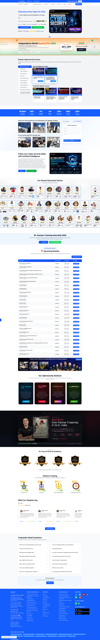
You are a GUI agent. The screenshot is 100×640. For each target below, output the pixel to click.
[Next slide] (58, 127)
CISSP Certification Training (24, 353)
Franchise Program (46, 597)
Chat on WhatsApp (55, 242)
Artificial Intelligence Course (24, 332)
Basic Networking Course (23, 306)
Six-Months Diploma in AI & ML (64, 595)
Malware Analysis (62, 610)
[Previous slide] (20, 127)
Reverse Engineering (62, 611)
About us (44, 594)
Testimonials (45, 599)
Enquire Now (78, 4)
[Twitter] (80, 595)
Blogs (65, 4)
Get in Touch (50, 582)
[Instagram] (80, 597)
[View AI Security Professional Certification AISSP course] (66, 163)
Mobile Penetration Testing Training (79, 634)
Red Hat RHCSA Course (30, 605)
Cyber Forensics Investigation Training (65, 634)
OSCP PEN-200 (29, 617)
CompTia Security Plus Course (32, 603)
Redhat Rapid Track (30, 620)
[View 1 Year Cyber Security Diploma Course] (65, 21)
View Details (77, 263)
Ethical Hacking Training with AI (16, 634)
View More (21, 170)
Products (59, 4)
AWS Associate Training (62, 636)
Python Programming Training (29, 636)
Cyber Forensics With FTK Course (32, 608)
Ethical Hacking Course (23, 295)
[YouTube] (84, 595)
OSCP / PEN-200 (61, 603)
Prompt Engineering (62, 608)
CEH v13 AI (28, 612)
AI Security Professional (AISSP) (64, 606)
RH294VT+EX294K (22, 303)
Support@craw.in (19, 626)
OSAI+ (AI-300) (61, 605)
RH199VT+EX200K (22, 299)
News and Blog (45, 595)
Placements (46, 4)
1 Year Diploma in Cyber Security (32, 594)
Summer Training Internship (63, 620)
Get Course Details (31, 170)
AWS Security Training (62, 618)
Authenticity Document (46, 604)
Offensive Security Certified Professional (26, 339)
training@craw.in (16, 623)
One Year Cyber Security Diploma (25, 263)
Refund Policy (45, 609)
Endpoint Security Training (52, 636)
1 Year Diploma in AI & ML (63, 594)
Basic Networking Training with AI (28, 634)
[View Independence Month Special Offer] (50, 46)
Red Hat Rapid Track (62, 615)
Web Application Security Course (32, 610)
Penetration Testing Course (24, 310)
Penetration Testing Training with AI (51, 634)
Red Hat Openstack (62, 616)
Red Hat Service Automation (63, 613)
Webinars (44, 614)
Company (52, 4)
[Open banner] (0, 320)
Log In (80, 1)
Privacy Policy (45, 602)
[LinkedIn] (87, 595)
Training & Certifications (37, 4)
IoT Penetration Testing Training (41, 636)
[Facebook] (76, 595)
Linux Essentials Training (40, 634)
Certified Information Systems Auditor (26, 350)
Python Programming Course (31, 607)
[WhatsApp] (76, 597)
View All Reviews (50, 528)
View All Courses (77, 256)
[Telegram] (79, 603)
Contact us (69, 4)
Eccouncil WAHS (29, 615)
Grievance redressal (46, 612)
